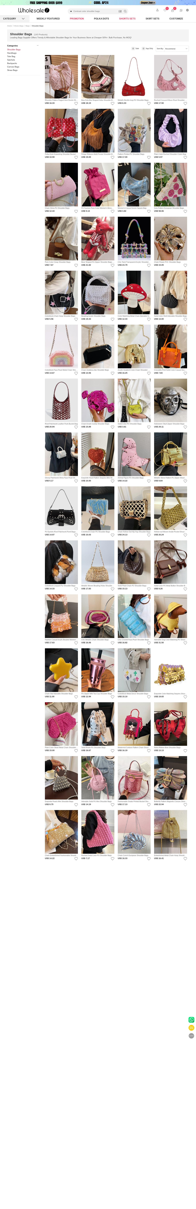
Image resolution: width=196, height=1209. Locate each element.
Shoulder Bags (14, 49)
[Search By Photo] (120, 11)
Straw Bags (12, 70)
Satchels (11, 60)
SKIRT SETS (152, 18)
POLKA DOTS (101, 18)
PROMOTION (77, 18)
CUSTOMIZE (176, 18)
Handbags (12, 53)
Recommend (170, 49)
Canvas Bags (13, 67)
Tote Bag (11, 56)
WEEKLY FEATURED (48, 18)
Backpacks (12, 63)
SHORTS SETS (127, 18)
